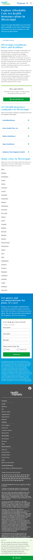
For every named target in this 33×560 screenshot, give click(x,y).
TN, (5, 480)
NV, (15, 478)
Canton (3, 180)
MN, (18, 477)
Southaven (4, 275)
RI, (28, 478)
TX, (7, 480)
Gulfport (3, 202)
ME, (13, 477)
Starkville (3, 279)
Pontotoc (4, 268)
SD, (3, 480)
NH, (8, 478)
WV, (20, 480)
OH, (19, 478)
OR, (24, 478)
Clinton (3, 184)
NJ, (10, 478)
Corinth (3, 191)
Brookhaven (4, 177)
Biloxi (2, 169)
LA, (9, 477)
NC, (28, 477)
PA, (26, 478)
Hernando (4, 209)
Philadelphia (4, 261)
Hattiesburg (4, 206)
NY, (17, 478)
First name (6, 327)
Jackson (3, 217)
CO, (11, 475)
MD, (11, 477)
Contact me (16, 354)
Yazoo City (4, 290)
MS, (23, 477)
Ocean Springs (5, 242)
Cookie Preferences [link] (7, 465)
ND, (3, 478)
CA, (9, 475)
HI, (24, 475)
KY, (7, 477)
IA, (26, 475)
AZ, (7, 475)
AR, (5, 475)
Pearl (2, 253)
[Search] (27, 3)
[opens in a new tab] (29, 389)
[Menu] (31, 3)
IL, (29, 475)
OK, (22, 478)
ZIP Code (5, 340)
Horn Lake (4, 213)
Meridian (3, 235)
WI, (18, 480)
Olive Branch (5, 246)
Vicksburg (4, 286)
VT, (13, 480)
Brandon (3, 173)
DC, (16, 475)
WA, (16, 480)
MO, (21, 477)
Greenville (4, 195)
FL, (20, 475)
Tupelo (3, 283)
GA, (22, 475)
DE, (18, 475)
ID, (27, 475)
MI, (16, 477)
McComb (3, 231)
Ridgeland (4, 272)
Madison (3, 228)
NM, (12, 478)
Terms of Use (18, 551)
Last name (6, 334)
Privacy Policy (28, 380)
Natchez (3, 239)
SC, (30, 478)
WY (22, 480)
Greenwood (4, 198)
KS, (5, 477)
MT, (26, 477)
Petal (2, 257)
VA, (11, 480)
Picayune (3, 264)
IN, (3, 477)
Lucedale (3, 224)
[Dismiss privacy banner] (31, 540)
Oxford (3, 250)
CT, (13, 475)
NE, (5, 478)
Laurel (3, 220)
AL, (3, 475)
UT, (9, 480)
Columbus (4, 187)
